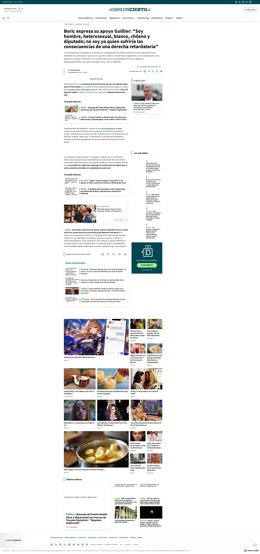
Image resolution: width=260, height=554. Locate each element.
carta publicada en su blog (111, 128)
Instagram (60, 544)
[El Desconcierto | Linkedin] (250, 2)
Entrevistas (156, 18)
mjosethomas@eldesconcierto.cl (142, 550)
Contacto (135, 544)
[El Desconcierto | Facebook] (236, 2)
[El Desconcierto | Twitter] (240, 2)
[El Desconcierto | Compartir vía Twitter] (149, 71)
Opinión (168, 18)
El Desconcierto (69, 24)
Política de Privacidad (96, 544)
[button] (250, 10)
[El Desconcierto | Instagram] (243, 2)
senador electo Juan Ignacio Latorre (83, 89)
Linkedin (69, 544)
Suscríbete (147, 265)
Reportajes (142, 18)
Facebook (51, 544)
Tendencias (114, 18)
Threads (83, 544)
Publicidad (128, 544)
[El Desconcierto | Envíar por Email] (157, 71)
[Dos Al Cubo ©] (251, 552)
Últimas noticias (56, 537)
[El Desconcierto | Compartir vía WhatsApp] (153, 71)
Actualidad (100, 18)
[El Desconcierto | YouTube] (247, 2)
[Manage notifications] (255, 545)
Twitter (56, 544)
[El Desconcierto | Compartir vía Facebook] (145, 71)
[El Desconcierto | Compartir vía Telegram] (161, 71)
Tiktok (78, 544)
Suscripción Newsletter (111, 544)
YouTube (65, 544)
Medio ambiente (84, 18)
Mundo (179, 18)
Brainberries (103, 206)
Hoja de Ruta (128, 18)
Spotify (74, 544)
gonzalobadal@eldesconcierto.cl (181, 550)
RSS (121, 544)
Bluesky (87, 544)
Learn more (119, 220)
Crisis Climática (18, 2)
